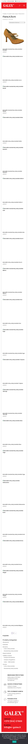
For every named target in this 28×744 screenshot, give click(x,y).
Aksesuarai (6, 642)
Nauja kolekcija (7, 653)
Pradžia (4, 13)
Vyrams (5, 664)
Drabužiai (5, 644)
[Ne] (26, 738)
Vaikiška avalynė (7, 655)
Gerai (14, 741)
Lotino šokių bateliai (9, 648)
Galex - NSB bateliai (9, 662)
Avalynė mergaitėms (9, 659)
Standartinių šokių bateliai (11, 651)
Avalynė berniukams (9, 657)
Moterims (5, 647)
